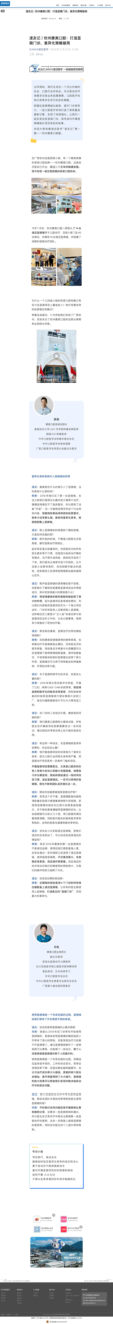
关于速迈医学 (66, 5)
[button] (3, 1314)
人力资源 (100, 5)
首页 (57, 5)
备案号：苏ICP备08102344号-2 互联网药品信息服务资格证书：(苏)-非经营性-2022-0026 (56, 1318)
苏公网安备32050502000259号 (58, 1322)
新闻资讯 (75, 5)
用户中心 (108, 5)
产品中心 (92, 5)
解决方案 (83, 5)
